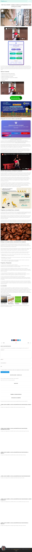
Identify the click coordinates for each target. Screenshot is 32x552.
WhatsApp (19, 53)
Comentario (2, 349)
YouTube (26, 133)
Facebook (16, 133)
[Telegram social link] (20, 340)
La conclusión (3, 80)
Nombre (2, 359)
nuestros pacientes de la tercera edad (20, 142)
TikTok (7, 135)
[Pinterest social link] (16, 340)
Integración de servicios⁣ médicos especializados (8, 73)
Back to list (16, 343)
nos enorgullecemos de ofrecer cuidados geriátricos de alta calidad (17, 140)
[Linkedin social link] (18, 340)
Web (1, 366)
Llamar (13, 53)
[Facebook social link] (12, 340)
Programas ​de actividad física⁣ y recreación (7, 76)
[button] (1, 97)
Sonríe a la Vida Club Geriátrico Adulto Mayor (7, 378)
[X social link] (14, 340)
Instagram (7, 133)
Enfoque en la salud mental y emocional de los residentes (9, 77)
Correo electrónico (3, 362)
